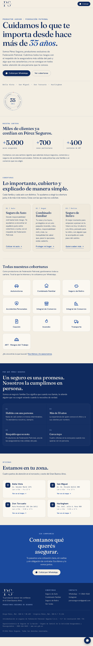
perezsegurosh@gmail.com (79, 600)
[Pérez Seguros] (7, 4)
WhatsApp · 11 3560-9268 (79, 594)
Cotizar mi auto (13, 246)
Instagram (73, 597)
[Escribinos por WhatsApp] (87, 640)
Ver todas (49, 604)
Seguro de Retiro (52, 600)
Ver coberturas (41, 73)
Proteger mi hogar (44, 246)
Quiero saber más (73, 246)
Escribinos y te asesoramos (40, 354)
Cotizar (85, 4)
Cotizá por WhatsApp (18, 73)
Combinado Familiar (53, 597)
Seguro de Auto (51, 594)
